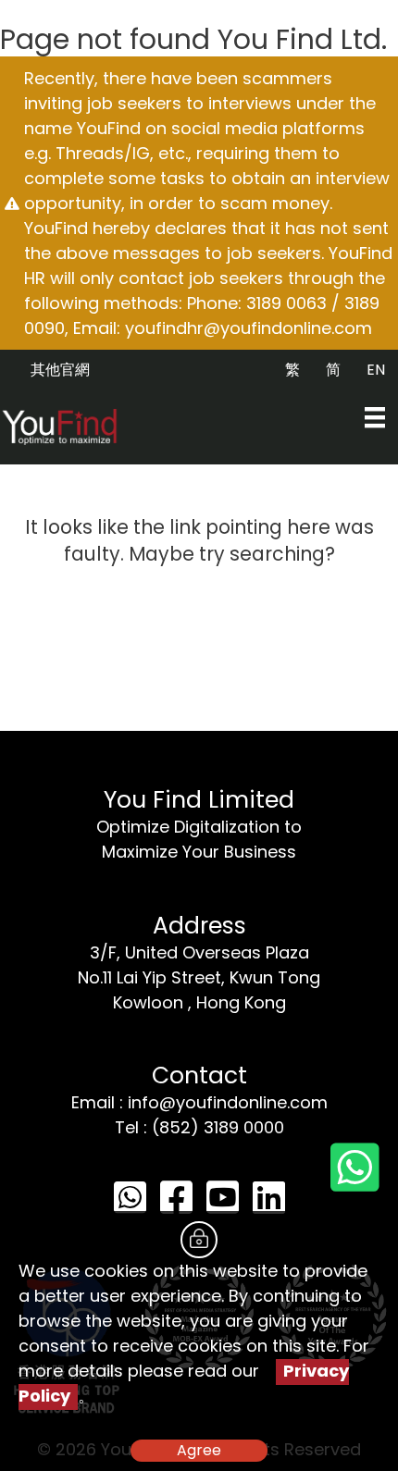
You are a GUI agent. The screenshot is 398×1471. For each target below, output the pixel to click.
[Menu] (375, 417)
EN (376, 369)
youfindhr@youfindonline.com (248, 328)
